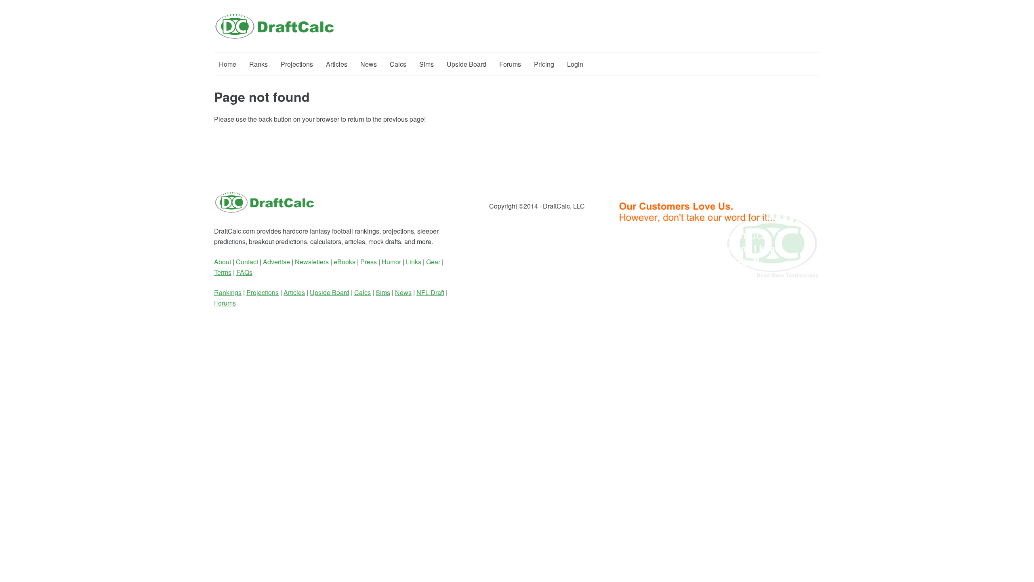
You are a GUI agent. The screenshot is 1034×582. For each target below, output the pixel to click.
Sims (426, 64)
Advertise (276, 261)
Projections (297, 64)
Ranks (258, 64)
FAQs (244, 272)
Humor (391, 261)
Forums (510, 64)
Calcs (398, 64)
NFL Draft (430, 292)
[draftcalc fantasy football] (264, 210)
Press (368, 261)
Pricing (544, 64)
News (368, 64)
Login (575, 64)
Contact (247, 261)
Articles (336, 64)
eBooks (344, 261)
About (222, 261)
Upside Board (466, 64)
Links (413, 261)
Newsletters (312, 261)
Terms (222, 272)
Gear (433, 261)
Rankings (228, 292)
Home (227, 64)
